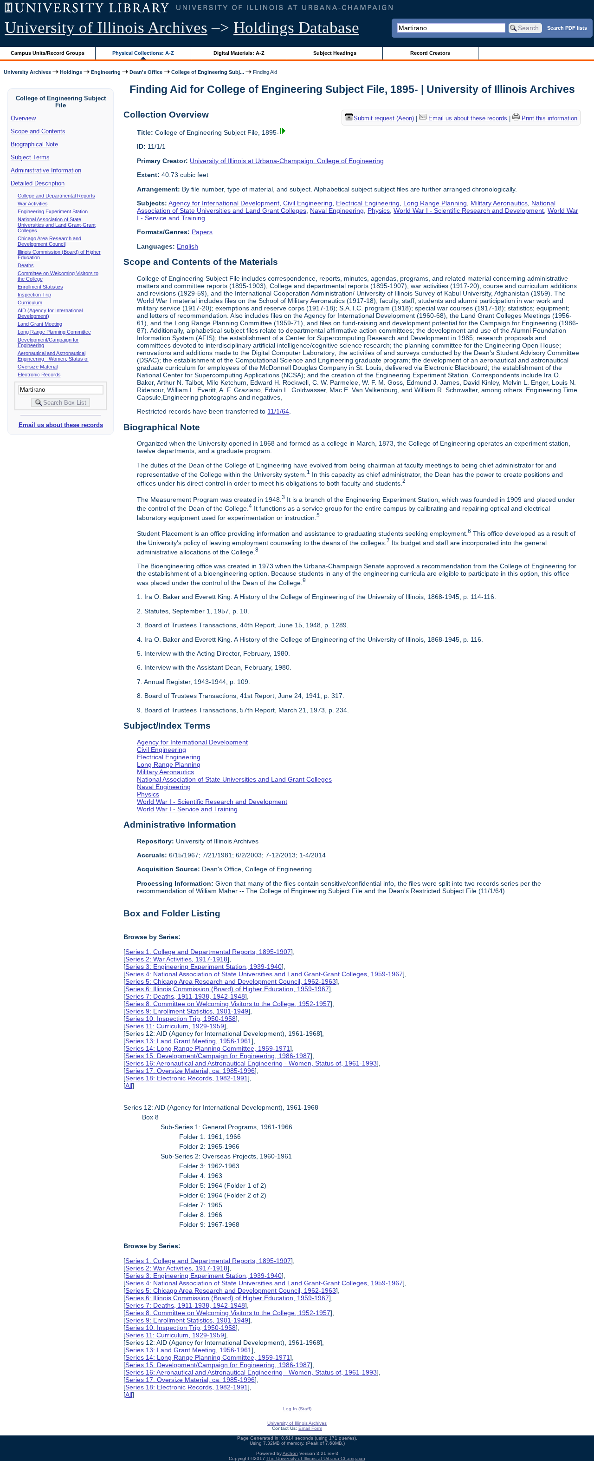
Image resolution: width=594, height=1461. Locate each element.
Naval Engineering (337, 210)
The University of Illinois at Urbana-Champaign (315, 1458)
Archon (290, 1453)
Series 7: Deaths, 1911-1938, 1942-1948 (185, 996)
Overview (23, 118)
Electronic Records (39, 374)
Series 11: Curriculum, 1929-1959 (174, 1026)
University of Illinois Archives (106, 28)
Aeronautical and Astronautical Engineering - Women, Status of (53, 356)
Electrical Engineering (368, 203)
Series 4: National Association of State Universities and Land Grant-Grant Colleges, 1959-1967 (264, 974)
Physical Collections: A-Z (143, 53)
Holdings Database (296, 28)
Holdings (71, 72)
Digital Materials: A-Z (239, 53)
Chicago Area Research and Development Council (49, 241)
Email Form (310, 1428)
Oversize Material (38, 366)
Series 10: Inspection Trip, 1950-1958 (180, 1018)
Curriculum (30, 302)
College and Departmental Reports (56, 195)
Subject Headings (334, 53)
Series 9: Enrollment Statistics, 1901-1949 (186, 1011)
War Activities (33, 203)
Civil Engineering (307, 203)
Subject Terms (30, 157)
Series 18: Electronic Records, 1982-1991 (186, 1078)
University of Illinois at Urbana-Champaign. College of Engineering (287, 161)
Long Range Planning (435, 203)
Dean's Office (145, 72)
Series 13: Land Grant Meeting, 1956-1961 (188, 1041)
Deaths (26, 265)
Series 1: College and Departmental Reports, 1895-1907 (208, 951)
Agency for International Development (223, 203)
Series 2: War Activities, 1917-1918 (176, 959)
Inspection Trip (34, 294)
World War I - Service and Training (187, 809)
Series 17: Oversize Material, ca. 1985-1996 (190, 1070)
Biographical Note (34, 144)
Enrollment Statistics (40, 287)
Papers (202, 232)
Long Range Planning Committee (54, 332)
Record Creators (430, 53)
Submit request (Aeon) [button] (384, 118)
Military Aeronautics (499, 203)
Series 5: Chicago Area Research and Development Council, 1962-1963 (230, 981)
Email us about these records (61, 424)
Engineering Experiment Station (53, 211)
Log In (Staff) (297, 1408)
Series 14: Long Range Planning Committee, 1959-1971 (207, 1048)
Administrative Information (46, 170)
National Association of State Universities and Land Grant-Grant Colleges (57, 225)
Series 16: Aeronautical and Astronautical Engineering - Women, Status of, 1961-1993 (251, 1063)
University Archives (27, 72)
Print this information (548, 118)
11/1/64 (278, 411)
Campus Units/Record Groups (47, 53)
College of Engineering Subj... (207, 72)
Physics (379, 210)
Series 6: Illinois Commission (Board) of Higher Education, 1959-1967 (227, 989)
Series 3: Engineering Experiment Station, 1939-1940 (203, 966)
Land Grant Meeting (40, 324)
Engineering (106, 72)
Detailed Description (38, 183)
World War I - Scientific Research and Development (469, 210)
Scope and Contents (38, 131)
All (128, 1085)
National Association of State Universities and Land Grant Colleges (234, 779)
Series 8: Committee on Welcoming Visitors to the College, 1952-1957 (227, 1003)
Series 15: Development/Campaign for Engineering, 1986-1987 (217, 1056)
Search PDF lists (567, 27)
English (187, 246)
